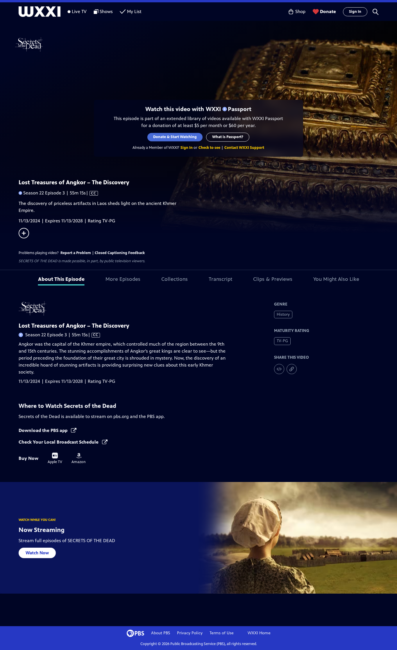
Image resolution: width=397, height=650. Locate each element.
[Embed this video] (279, 369)
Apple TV (55, 458)
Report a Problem (75, 253)
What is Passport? (228, 137)
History (283, 314)
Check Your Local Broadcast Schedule (59, 442)
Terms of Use (222, 633)
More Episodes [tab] (122, 279)
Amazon (78, 458)
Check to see (210, 147)
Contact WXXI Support (244, 147)
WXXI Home (259, 633)
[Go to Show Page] (206, 44)
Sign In (355, 11)
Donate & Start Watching (175, 137)
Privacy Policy (190, 633)
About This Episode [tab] (61, 279)
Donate (328, 11)
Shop (300, 11)
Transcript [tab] (220, 279)
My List (134, 11)
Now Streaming (42, 530)
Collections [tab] (174, 279)
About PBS (160, 633)
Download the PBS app (44, 430)
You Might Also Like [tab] (336, 279)
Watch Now (37, 553)
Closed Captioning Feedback (120, 253)
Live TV (79, 11)
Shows (106, 11)
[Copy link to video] (292, 369)
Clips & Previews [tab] (272, 279)
